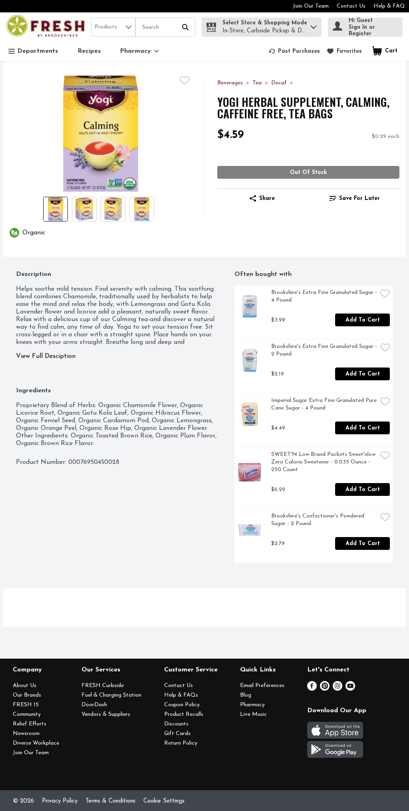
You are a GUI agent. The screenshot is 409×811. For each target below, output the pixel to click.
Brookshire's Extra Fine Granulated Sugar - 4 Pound (324, 296)
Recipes (89, 51)
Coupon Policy (182, 705)
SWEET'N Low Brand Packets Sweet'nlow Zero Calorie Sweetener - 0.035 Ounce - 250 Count (324, 462)
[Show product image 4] (141, 209)
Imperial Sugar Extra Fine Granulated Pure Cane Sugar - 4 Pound (324, 404)
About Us (24, 686)
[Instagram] (337, 689)
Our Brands (27, 695)
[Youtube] (350, 689)
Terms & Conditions (110, 801)
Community (27, 714)
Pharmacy (252, 705)
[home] (47, 27)
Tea (257, 83)
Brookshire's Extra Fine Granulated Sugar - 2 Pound (324, 350)
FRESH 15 (26, 705)
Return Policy (180, 743)
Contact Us (351, 6)
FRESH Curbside (102, 686)
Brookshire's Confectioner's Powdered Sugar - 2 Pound (318, 520)
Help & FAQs (181, 695)
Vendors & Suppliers (105, 714)
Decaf (279, 83)
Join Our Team (311, 6)
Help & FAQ (389, 6)
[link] (294, 51)
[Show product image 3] (113, 209)
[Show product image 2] (84, 209)
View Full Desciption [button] (45, 356)
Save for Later (359, 199)
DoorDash (94, 705)
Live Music (253, 714)
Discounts (176, 724)
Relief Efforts (29, 724)
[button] (313, 25)
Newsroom (26, 734)
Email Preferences (262, 686)
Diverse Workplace (36, 743)
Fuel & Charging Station (111, 695)
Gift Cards (177, 734)
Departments (37, 51)
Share (267, 199)
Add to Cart (362, 320)
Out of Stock (308, 173)
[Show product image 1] (55, 209)
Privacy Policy (59, 801)
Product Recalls (183, 714)
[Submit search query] (185, 27)
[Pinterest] (325, 689)
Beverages (230, 83)
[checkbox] (184, 80)
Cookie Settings (164, 801)
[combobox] (113, 27)
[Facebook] (312, 689)
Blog (245, 695)
